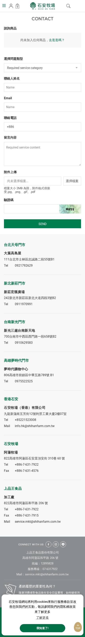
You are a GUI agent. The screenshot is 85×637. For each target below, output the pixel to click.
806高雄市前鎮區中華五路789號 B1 (29, 375)
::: (1, 15)
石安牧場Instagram (56, 544)
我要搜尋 (68, 6)
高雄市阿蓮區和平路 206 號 (40, 558)
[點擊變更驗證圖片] (70, 209)
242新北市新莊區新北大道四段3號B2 (30, 298)
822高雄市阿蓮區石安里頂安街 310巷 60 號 (34, 458)
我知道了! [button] (42, 628)
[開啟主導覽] (4, 5)
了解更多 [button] (42, 618)
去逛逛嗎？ (57, 40)
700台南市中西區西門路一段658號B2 (30, 336)
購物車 (17, 6)
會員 (11, 6)
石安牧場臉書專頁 (48, 544)
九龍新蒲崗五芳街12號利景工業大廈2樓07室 (35, 414)
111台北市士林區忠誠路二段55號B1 (29, 259)
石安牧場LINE (63, 544)
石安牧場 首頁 (42, 6)
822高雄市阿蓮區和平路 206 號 (26, 503)
